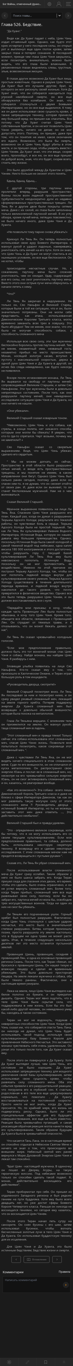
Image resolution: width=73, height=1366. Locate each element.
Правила (64, 1272)
